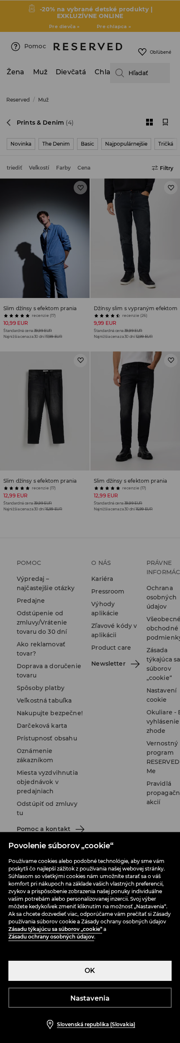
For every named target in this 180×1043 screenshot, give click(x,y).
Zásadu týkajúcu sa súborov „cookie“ (55, 929)
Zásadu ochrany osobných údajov (51, 936)
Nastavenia (90, 998)
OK (90, 971)
